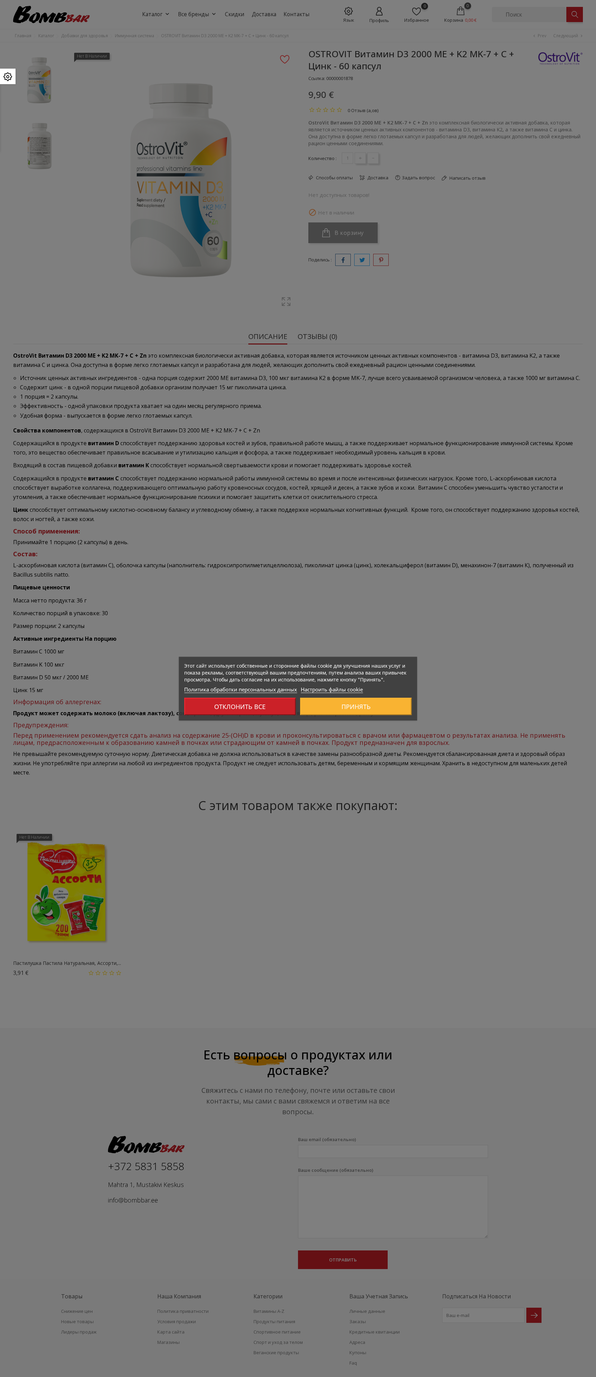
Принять (356, 706)
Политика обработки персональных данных (240, 689)
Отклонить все (240, 706)
